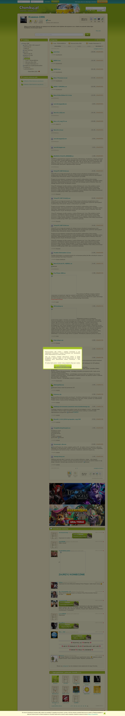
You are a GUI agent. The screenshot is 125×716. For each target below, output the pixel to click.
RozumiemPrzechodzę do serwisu (63, 366)
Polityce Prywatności (93, 714)
